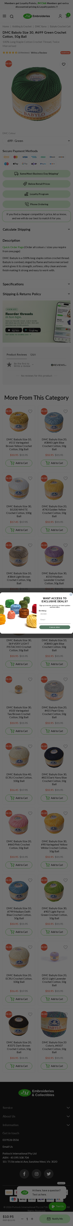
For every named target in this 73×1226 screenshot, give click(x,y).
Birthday (43, 610)
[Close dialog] (71, 594)
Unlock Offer (54, 627)
